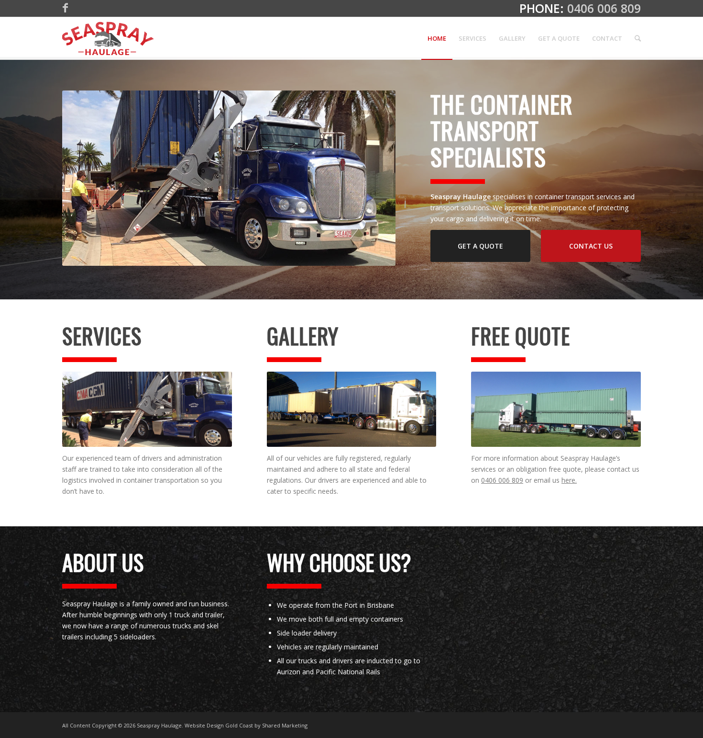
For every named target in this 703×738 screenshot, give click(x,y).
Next (374, 178)
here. (569, 480)
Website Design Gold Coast (219, 725)
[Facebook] (65, 7)
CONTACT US (591, 245)
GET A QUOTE (480, 245)
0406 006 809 (604, 8)
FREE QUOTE (520, 335)
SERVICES (102, 335)
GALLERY (303, 335)
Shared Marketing (285, 725)
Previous (83, 178)
